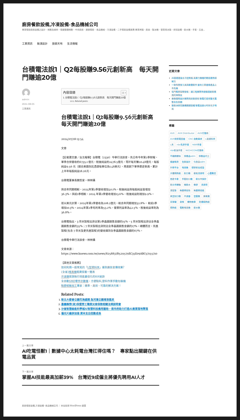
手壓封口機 (187, 179)
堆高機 (185, 167)
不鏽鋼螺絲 (175, 156)
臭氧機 (206, 196)
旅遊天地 (57, 43)
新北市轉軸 (175, 184)
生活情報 (72, 43)
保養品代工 (204, 156)
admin (25, 99)
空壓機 (197, 196)
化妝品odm (199, 161)
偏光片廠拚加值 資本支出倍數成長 (81, 313)
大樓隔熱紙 (175, 173)
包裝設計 (186, 161)
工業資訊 (27, 43)
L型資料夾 (210, 138)
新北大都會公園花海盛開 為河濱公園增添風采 (88, 299)
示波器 (187, 196)
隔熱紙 (173, 207)
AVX (172, 133)
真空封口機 (175, 196)
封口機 (187, 173)
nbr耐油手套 (176, 150)
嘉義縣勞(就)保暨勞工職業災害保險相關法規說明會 (91, 304)
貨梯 (182, 202)
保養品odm (189, 156)
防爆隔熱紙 (204, 202)
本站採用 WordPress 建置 (73, 405)
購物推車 (191, 202)
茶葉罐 (173, 202)
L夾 (172, 144)
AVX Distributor (186, 133)
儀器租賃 (174, 161)
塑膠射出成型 (198, 167)
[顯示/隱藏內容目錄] (122, 93)
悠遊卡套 (174, 179)
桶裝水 (187, 184)
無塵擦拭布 (185, 190)
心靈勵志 (212, 173)
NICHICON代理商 (194, 150)
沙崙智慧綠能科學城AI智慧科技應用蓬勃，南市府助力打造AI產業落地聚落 (104, 308)
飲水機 (197, 207)
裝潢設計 (42, 43)
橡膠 (196, 184)
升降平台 (174, 167)
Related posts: (81, 101)
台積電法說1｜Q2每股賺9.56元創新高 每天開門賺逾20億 (95, 97)
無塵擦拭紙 (199, 190)
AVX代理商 (203, 133)
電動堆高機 (185, 207)
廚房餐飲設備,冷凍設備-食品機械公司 (60, 24)
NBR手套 (196, 144)
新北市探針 (201, 179)
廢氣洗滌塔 (199, 173)
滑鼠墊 (173, 190)
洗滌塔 (204, 184)
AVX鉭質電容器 (177, 138)
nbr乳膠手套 (183, 144)
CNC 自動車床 (195, 138)
